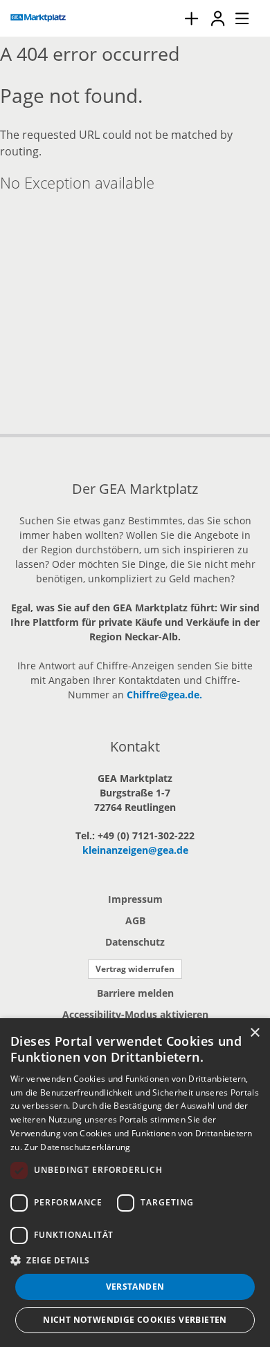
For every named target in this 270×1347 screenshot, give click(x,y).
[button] (135, 1260)
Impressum (135, 899)
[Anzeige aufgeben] (191, 18)
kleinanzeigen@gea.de (135, 850)
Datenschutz (135, 941)
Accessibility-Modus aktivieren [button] (135, 1014)
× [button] (254, 1033)
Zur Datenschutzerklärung (77, 1147)
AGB (135, 920)
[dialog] (135, 1182)
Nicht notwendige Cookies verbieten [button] (135, 1320)
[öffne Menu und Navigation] (235, 16)
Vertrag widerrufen (135, 969)
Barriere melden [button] (135, 993)
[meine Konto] (217, 18)
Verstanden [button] (135, 1286)
